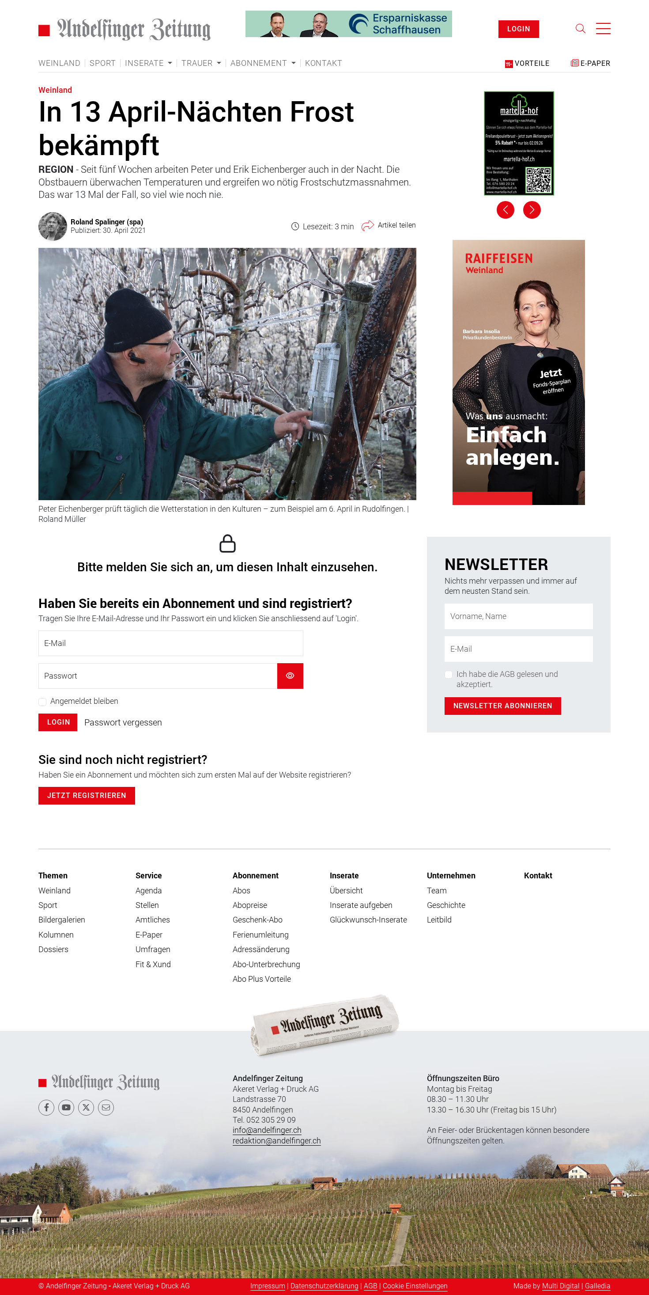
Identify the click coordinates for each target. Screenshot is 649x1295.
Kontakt (324, 63)
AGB (370, 1286)
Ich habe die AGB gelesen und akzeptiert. (507, 424)
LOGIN (518, 29)
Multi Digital (561, 1286)
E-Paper (149, 934)
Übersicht (346, 890)
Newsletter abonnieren (502, 451)
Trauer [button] (198, 63)
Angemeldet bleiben (84, 701)
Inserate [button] (145, 63)
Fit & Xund (153, 964)
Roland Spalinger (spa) (107, 221)
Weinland (59, 63)
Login (58, 722)
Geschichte (446, 905)
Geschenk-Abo (258, 919)
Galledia (598, 1286)
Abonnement (256, 875)
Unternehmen (451, 875)
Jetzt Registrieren (86, 795)
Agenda (149, 890)
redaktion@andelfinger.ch (277, 1140)
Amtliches (153, 919)
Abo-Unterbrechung (266, 964)
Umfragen (153, 949)
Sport (103, 63)
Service (149, 875)
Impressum (267, 1286)
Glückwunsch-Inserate (368, 919)
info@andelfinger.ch (267, 1130)
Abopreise (250, 905)
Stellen (147, 905)
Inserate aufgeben (361, 905)
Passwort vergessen (123, 722)
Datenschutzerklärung (324, 1286)
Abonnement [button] (259, 63)
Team (437, 890)
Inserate (344, 875)
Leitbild (439, 919)
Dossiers (53, 949)
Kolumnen (56, 934)
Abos (241, 890)
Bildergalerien (61, 919)
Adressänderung (261, 949)
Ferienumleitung (261, 934)
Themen (53, 875)
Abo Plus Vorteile (262, 979)
